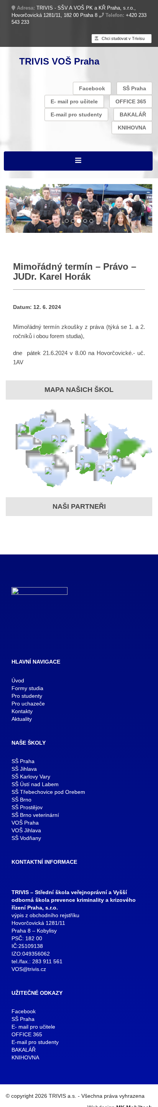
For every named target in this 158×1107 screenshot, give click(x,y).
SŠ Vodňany (26, 838)
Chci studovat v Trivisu (122, 38)
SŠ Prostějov (27, 807)
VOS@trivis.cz (29, 969)
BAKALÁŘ (133, 114)
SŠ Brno (21, 800)
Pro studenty (27, 696)
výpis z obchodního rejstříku (45, 915)
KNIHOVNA (132, 127)
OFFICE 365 (130, 101)
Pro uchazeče (28, 703)
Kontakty (22, 711)
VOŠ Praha (25, 823)
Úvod (18, 680)
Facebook (92, 88)
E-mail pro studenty (76, 114)
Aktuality (22, 719)
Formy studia (27, 688)
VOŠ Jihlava (26, 830)
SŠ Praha (134, 88)
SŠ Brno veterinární (35, 815)
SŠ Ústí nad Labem (35, 784)
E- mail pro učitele (74, 101)
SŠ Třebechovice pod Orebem (48, 792)
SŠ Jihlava (24, 769)
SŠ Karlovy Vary (31, 776)
